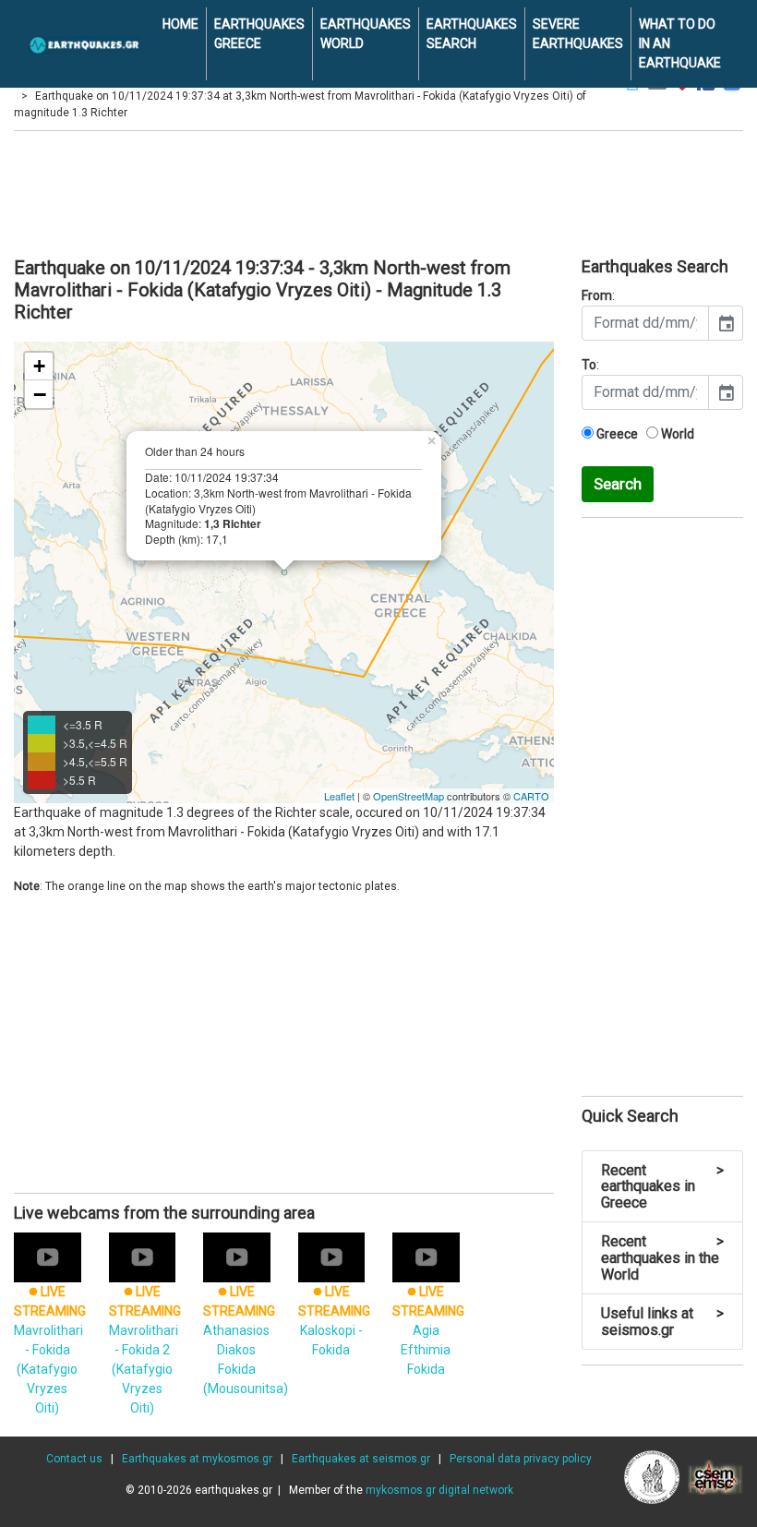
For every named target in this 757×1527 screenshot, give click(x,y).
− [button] (39, 394)
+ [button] (39, 366)
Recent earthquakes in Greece (662, 1186)
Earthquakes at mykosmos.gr (197, 1458)
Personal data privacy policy (521, 1458)
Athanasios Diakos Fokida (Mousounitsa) (245, 1339)
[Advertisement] (378, 191)
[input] (645, 323)
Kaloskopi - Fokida (334, 1320)
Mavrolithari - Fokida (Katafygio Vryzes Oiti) (50, 1349)
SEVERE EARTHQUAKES (578, 34)
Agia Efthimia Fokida (428, 1330)
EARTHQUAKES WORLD (365, 34)
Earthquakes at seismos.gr (361, 1458)
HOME (180, 24)
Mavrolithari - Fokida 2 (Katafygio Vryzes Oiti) (145, 1349)
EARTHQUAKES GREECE (259, 34)
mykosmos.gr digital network (439, 1490)
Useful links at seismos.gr (662, 1322)
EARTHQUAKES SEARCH (472, 34)
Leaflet (339, 795)
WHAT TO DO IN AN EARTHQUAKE (680, 43)
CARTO (531, 795)
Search (618, 484)
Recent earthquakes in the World (662, 1257)
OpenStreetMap (408, 795)
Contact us (74, 1458)
